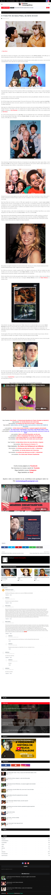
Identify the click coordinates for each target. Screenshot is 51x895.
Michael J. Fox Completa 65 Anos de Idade (41, 578)
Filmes (26, 844)
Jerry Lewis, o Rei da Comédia (13, 817)
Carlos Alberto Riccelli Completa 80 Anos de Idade (24, 7)
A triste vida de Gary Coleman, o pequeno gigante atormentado (29, 428)
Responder (7, 618)
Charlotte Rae (11, 376)
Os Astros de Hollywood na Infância (30, 446)
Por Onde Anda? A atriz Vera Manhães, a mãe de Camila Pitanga (15, 730)
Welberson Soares (9, 589)
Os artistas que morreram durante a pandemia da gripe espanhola (21, 806)
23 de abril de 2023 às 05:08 (12, 645)
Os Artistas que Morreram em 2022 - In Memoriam (29, 448)
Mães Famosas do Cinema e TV (29, 444)
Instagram (32, 470)
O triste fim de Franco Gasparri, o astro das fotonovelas (18, 778)
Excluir (11, 618)
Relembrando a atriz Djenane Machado (10, 715)
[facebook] (47, 1)
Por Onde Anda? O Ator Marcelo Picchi (15, 823)
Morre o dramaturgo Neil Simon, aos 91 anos (29, 435)
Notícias (26, 848)
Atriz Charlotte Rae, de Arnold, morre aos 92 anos (29, 439)
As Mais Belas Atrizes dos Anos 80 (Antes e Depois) (29, 442)
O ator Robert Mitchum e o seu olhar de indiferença (29, 437)
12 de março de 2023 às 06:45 (12, 661)
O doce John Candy (11, 812)
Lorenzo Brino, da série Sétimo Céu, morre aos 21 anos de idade (20, 789)
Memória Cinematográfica (20, 557)
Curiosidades (26, 842)
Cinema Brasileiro (26, 840)
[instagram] (48, 1)
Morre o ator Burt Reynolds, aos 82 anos (29, 434)
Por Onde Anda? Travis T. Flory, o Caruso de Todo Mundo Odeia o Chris (21, 772)
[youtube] (15, 765)
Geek (26, 846)
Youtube (37, 468)
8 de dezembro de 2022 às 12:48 (13, 637)
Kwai (31, 472)
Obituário (26, 851)
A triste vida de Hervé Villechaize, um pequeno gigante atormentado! (16, 708)
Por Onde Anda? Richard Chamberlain (29, 454)
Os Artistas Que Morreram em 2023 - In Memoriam (29, 423)
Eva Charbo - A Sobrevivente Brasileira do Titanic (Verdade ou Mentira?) (29, 420)
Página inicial (4, 12)
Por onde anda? (26, 853)
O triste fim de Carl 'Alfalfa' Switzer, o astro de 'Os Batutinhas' (15, 722)
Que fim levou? (26, 855)
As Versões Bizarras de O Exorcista (29, 422)
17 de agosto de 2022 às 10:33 (9, 653)
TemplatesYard (11, 893)
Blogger (21, 893)
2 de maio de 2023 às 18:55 (9, 669)
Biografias (9, 12)
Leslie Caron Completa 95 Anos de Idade (25, 578)
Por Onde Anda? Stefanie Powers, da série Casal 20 (17, 800)
